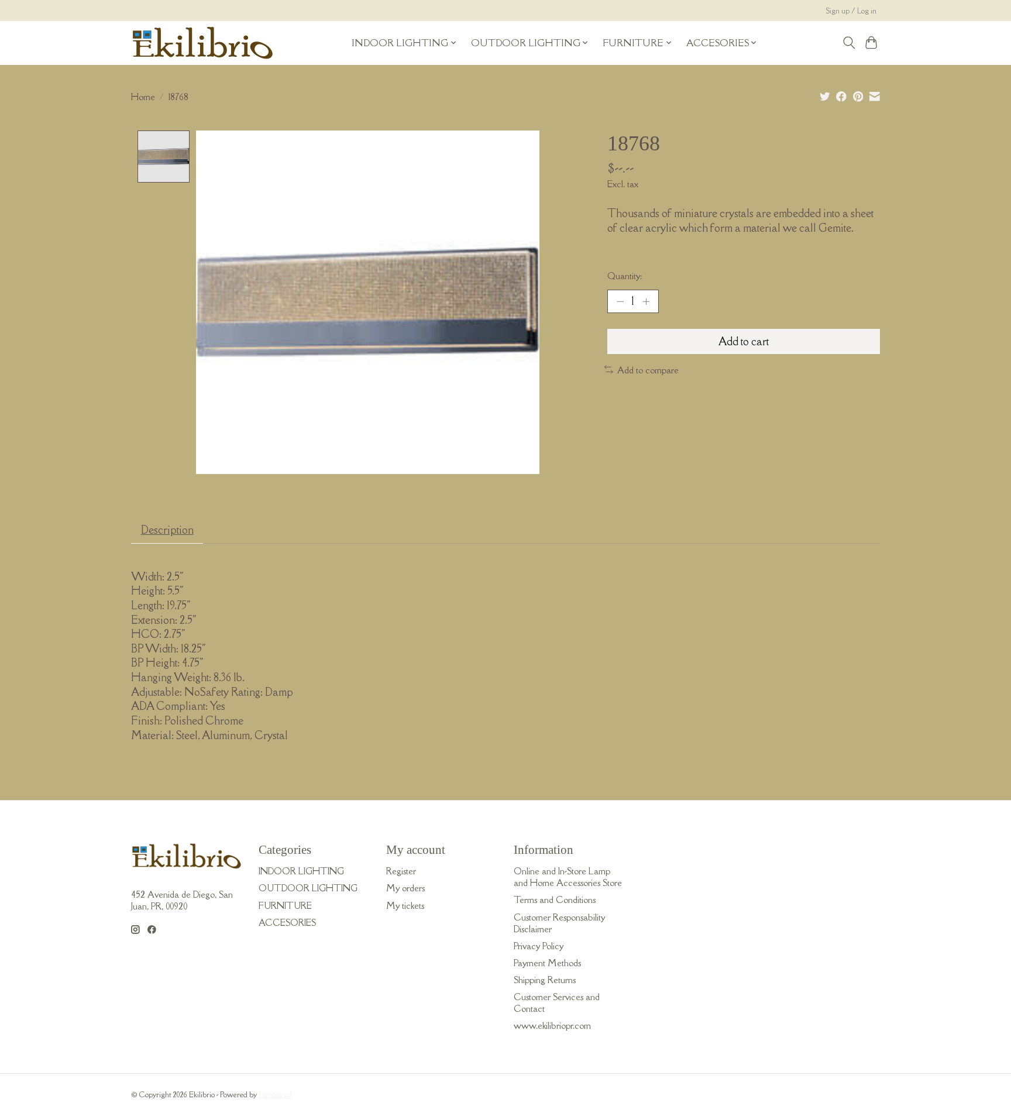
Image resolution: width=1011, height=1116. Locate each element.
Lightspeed (275, 1095)
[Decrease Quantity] (620, 301)
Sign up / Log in (851, 11)
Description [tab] (167, 530)
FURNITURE (285, 905)
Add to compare (648, 370)
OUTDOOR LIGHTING (308, 888)
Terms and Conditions (555, 899)
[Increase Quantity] (646, 301)
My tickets (405, 905)
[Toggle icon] (848, 42)
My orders (405, 888)
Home (143, 96)
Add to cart (743, 341)
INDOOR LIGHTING (301, 871)
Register (401, 871)
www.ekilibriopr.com (552, 1025)
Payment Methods (547, 963)
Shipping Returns (545, 979)
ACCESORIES (287, 922)
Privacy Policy (538, 946)
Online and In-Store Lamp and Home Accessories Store (568, 876)
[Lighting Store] (202, 42)
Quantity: (624, 275)
